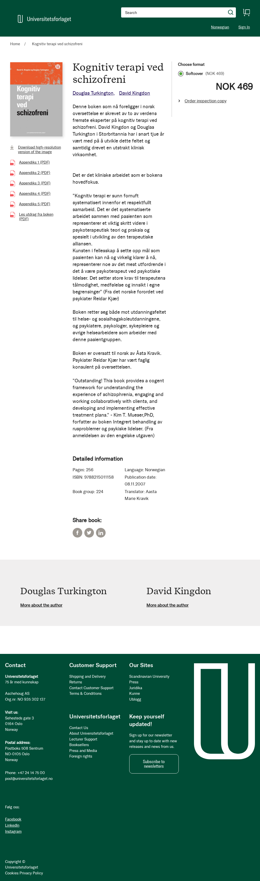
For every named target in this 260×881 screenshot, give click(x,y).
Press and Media (83, 750)
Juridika (135, 688)
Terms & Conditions (85, 693)
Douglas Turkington (93, 93)
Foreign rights (80, 756)
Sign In (244, 27)
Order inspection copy (205, 100)
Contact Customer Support (91, 688)
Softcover (205, 74)
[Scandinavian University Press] (44, 18)
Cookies (12, 873)
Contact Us (78, 728)
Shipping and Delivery (87, 676)
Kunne (134, 693)
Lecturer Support (83, 739)
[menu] (70, 39)
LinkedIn (101, 533)
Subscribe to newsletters (154, 764)
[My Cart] (246, 12)
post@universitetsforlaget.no (29, 778)
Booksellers (79, 745)
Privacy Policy (31, 873)
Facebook (77, 533)
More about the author (41, 605)
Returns (75, 682)
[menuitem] (17, 39)
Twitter (89, 533)
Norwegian (220, 27)
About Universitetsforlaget (91, 733)
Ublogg (135, 699)
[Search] (231, 12)
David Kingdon (134, 93)
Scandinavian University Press (149, 679)
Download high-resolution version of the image (39, 149)
